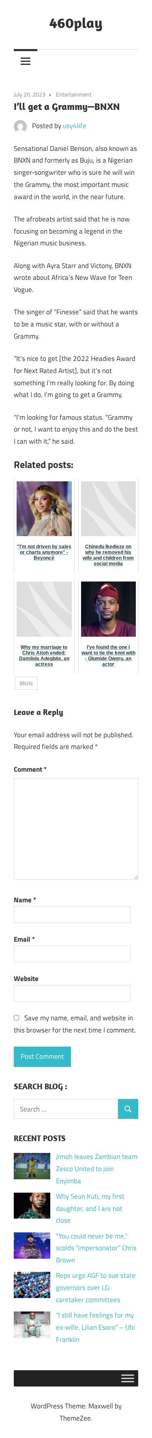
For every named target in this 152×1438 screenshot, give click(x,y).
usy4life (74, 125)
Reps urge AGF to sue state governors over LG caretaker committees (96, 1287)
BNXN (26, 683)
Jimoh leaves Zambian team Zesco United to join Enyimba (96, 1168)
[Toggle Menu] (127, 1378)
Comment (30, 769)
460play (76, 22)
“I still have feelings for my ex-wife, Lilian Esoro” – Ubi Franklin (95, 1327)
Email (24, 939)
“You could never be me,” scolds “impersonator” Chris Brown (96, 1248)
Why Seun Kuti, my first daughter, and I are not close (90, 1208)
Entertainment (74, 94)
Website (26, 978)
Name (25, 900)
